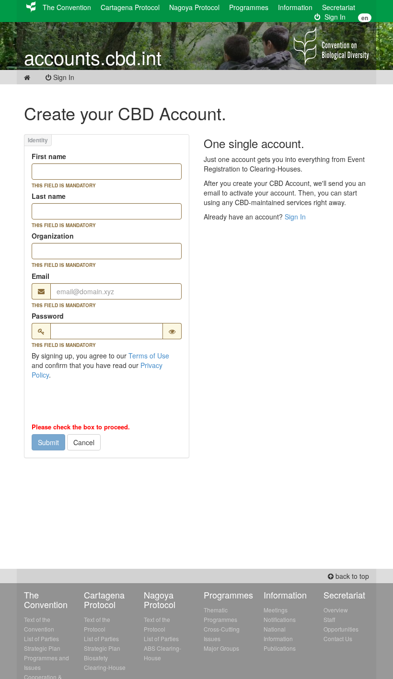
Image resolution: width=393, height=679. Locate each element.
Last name (49, 196)
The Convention (67, 7)
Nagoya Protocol (194, 7)
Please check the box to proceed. (81, 427)
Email (40, 276)
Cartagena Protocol (130, 7)
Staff (329, 619)
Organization (53, 236)
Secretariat (338, 7)
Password (48, 316)
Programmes (248, 7)
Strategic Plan (42, 648)
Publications (280, 648)
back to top (351, 576)
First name (49, 156)
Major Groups (221, 648)
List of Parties (41, 638)
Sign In (333, 17)
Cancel (83, 442)
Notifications (280, 619)
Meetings (276, 610)
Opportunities (341, 629)
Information (295, 7)
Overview (336, 610)
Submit (48, 442)
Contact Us (338, 638)
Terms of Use (148, 355)
